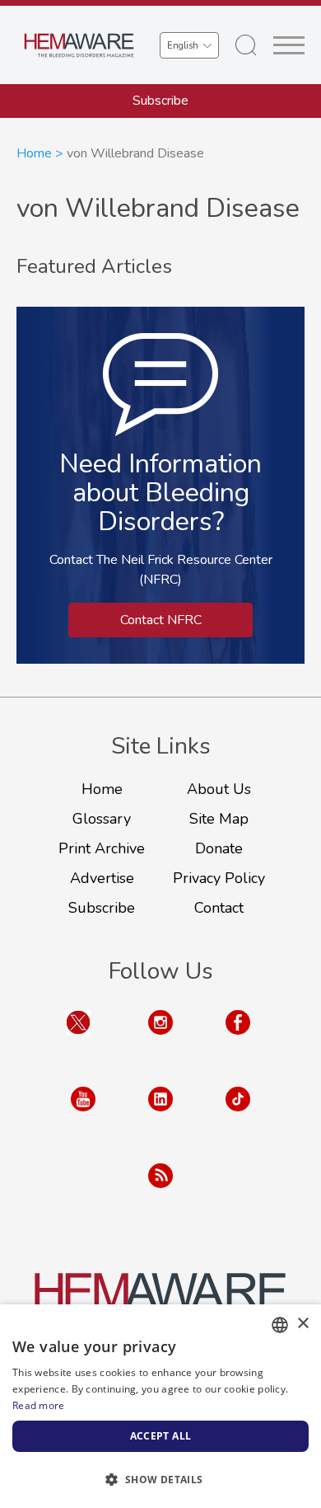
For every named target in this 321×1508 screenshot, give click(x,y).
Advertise (102, 878)
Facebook (238, 1038)
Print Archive (101, 848)
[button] (160, 1479)
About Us (219, 789)
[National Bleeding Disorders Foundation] (160, 1300)
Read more (38, 1405)
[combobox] (280, 1325)
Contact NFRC (161, 620)
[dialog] (160, 1406)
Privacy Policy (219, 878)
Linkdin (160, 1115)
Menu (289, 45)
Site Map (219, 819)
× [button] (302, 1324)
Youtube (83, 1115)
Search (246, 45)
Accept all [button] (161, 1436)
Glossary (101, 819)
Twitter (78, 1038)
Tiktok (238, 1115)
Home (34, 153)
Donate (219, 848)
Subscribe (160, 101)
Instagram (160, 1038)
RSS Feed (160, 1191)
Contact (219, 908)
